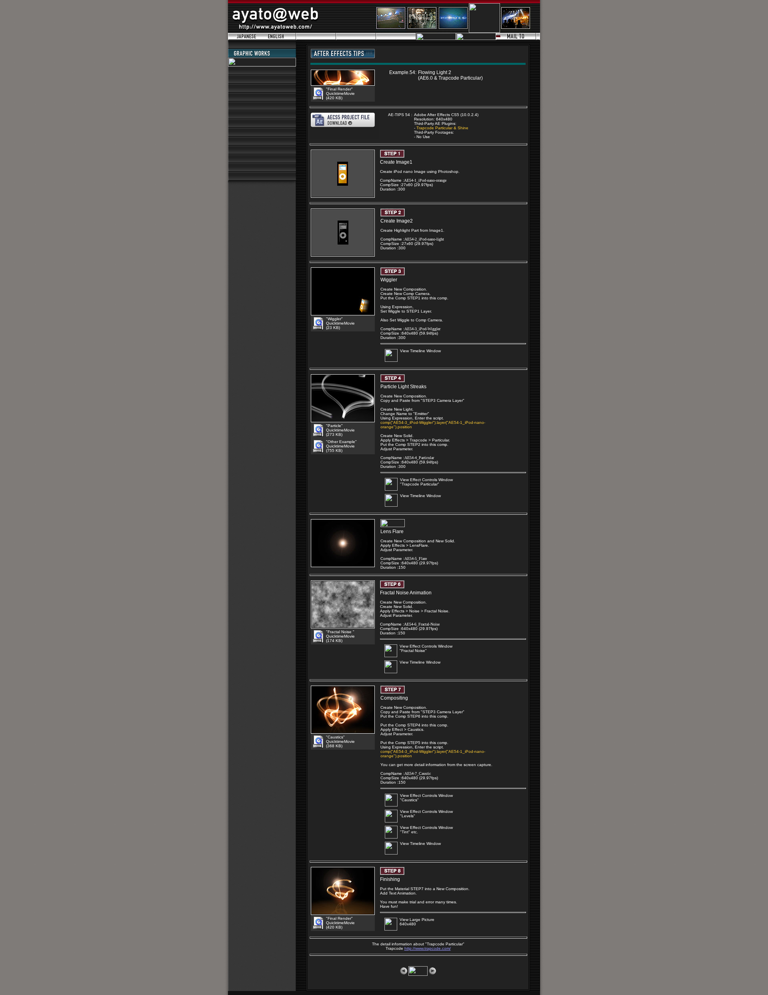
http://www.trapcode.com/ (427, 948)
